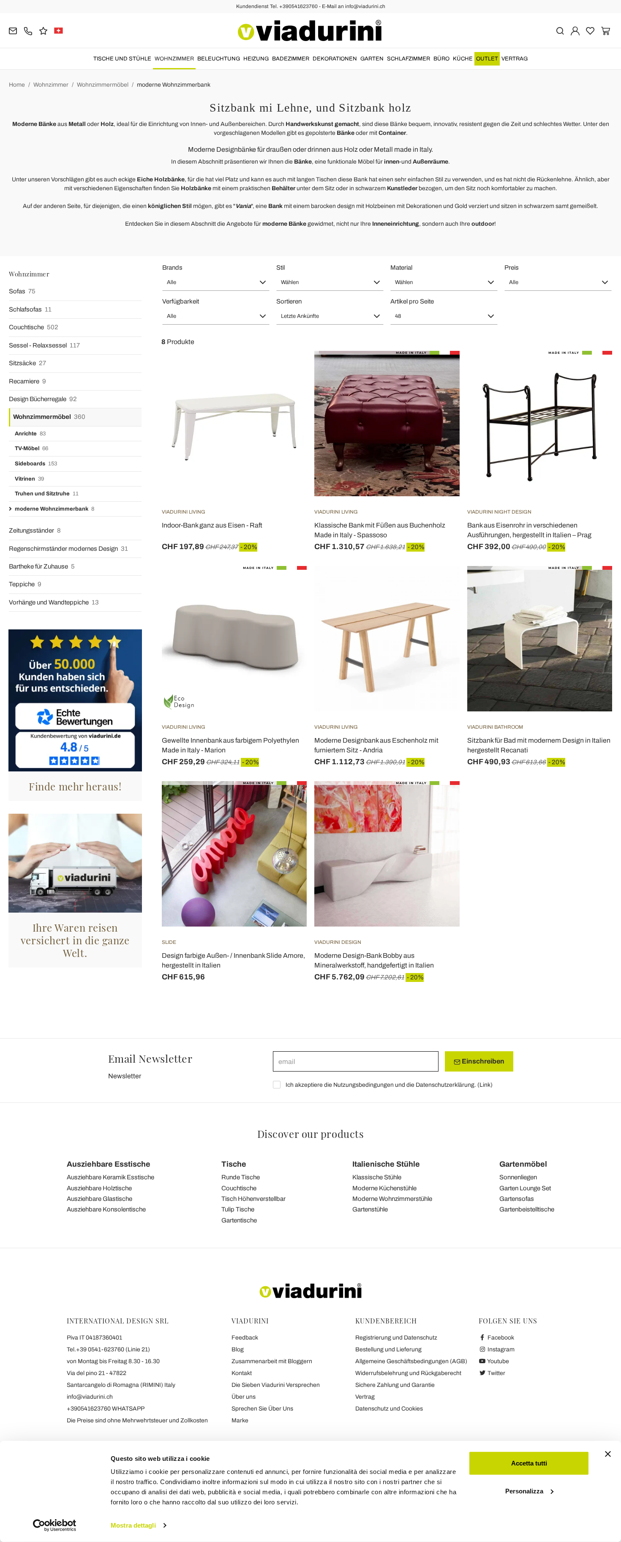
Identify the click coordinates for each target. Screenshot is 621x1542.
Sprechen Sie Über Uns (262, 1408)
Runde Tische (240, 1177)
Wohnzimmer (174, 59)
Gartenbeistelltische (526, 1209)
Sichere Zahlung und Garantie (395, 1385)
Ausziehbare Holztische (99, 1188)
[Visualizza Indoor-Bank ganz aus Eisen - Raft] (285, 372)
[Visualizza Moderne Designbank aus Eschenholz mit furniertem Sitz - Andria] (438, 587)
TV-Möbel (31, 448)
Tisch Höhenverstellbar (253, 1198)
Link (484, 1085)
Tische (233, 1164)
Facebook (500, 1337)
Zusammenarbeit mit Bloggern (272, 1361)
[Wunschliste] (285, 392)
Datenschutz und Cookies (389, 1408)
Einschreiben (482, 1061)
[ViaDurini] (309, 30)
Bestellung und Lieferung (388, 1349)
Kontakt (242, 1373)
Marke (240, 1420)
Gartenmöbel (523, 1164)
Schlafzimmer (408, 59)
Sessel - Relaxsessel (44, 345)
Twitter (495, 1373)
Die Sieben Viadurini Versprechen (276, 1385)
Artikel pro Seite (412, 301)
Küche (463, 59)
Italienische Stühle (386, 1164)
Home (17, 85)
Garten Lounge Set (525, 1188)
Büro (441, 59)
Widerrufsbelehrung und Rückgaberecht (408, 1373)
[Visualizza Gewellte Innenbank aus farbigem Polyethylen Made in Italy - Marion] (285, 587)
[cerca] (560, 30)
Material (401, 267)
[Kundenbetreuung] (28, 30)
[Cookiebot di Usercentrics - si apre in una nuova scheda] (55, 1525)
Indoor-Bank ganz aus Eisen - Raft (212, 525)
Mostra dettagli (133, 1525)
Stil (280, 267)
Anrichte (30, 434)
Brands (172, 267)
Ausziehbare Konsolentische (106, 1209)
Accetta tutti (529, 1463)
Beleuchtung (218, 59)
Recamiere (27, 381)
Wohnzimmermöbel (102, 85)
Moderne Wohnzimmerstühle (392, 1198)
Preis (511, 267)
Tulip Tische (237, 1209)
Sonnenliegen (518, 1177)
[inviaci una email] (12, 30)
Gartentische (239, 1220)
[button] (216, 282)
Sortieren (289, 301)
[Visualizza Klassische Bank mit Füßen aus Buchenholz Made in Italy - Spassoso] (438, 372)
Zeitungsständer (35, 530)
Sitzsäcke (27, 363)
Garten (372, 59)
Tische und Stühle (122, 59)
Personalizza (524, 1490)
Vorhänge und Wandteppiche (54, 602)
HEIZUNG (256, 59)
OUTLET (487, 59)
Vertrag (514, 59)
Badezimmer (290, 59)
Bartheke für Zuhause (42, 566)
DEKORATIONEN (335, 59)
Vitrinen (29, 479)
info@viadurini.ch (90, 1397)
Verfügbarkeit (180, 301)
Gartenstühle (370, 1209)
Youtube (497, 1361)
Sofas (22, 291)
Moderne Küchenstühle (384, 1188)
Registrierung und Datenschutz (396, 1337)
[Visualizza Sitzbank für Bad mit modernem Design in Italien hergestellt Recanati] (590, 587)
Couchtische (33, 327)
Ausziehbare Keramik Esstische (110, 1177)
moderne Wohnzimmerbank (173, 85)
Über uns (244, 1397)
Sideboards (36, 464)
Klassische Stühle (376, 1177)
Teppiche (25, 584)
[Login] (575, 30)
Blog (238, 1349)
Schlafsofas (30, 309)
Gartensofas (516, 1198)
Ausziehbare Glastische (99, 1198)
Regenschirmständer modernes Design (68, 548)
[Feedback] (43, 30)
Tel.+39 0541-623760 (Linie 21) (108, 1349)
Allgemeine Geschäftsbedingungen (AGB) (411, 1361)
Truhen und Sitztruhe (47, 494)
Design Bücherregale (43, 399)
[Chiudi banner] (608, 1454)
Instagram (500, 1349)
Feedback (245, 1337)
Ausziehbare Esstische (108, 1164)
